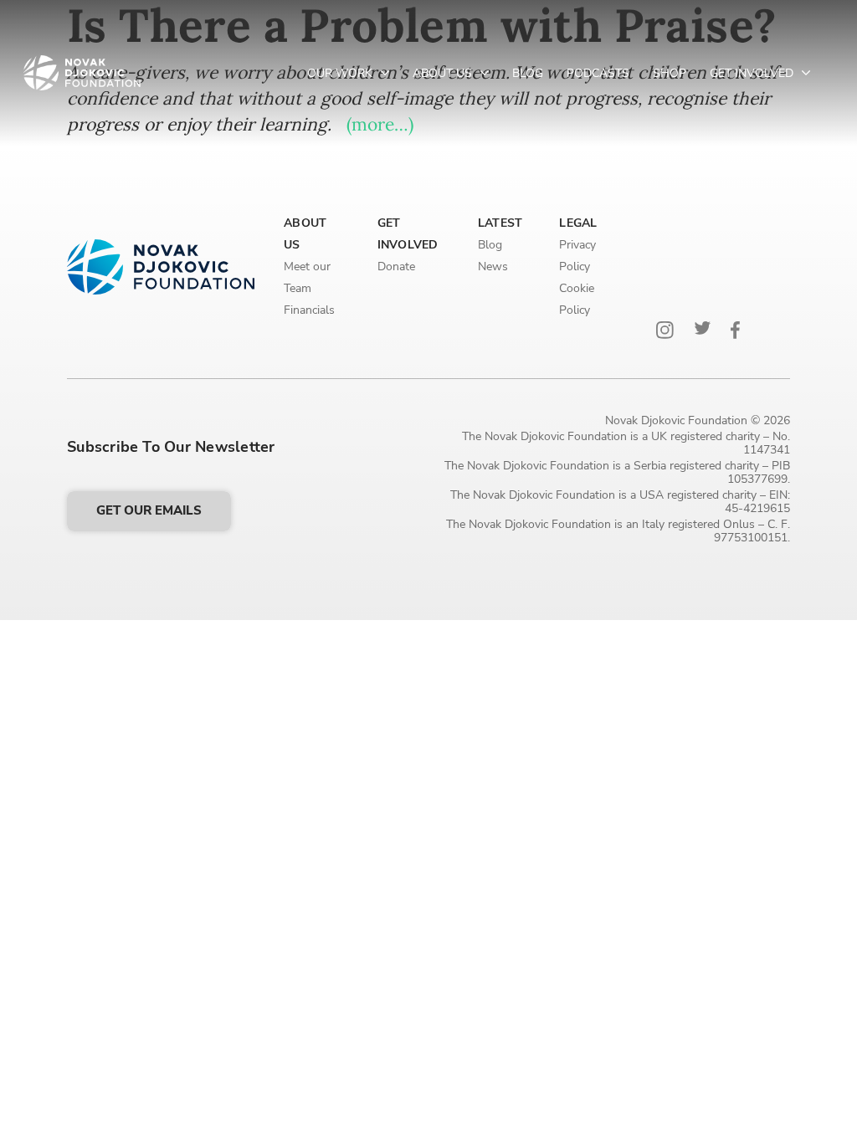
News (493, 266)
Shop (669, 73)
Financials (309, 310)
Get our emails (149, 510)
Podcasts (598, 73)
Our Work (341, 73)
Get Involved (753, 73)
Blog (527, 73)
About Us (444, 73)
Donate (396, 266)
